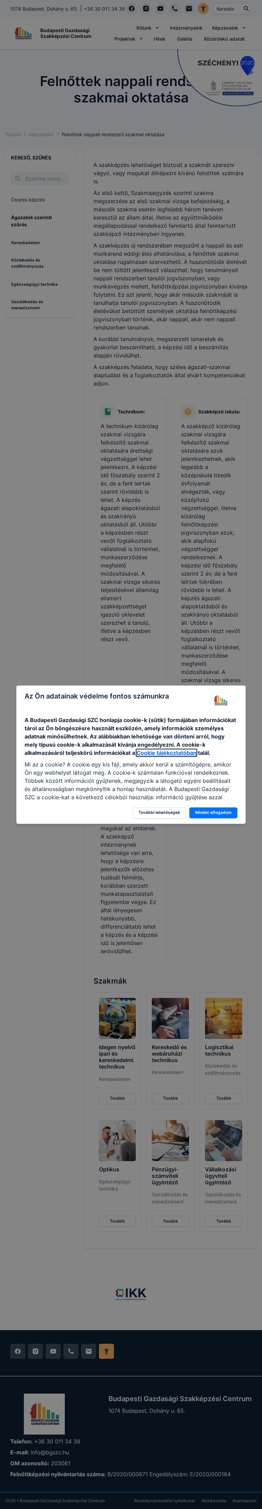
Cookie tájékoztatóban (166, 752)
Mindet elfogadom (213, 812)
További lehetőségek (159, 812)
